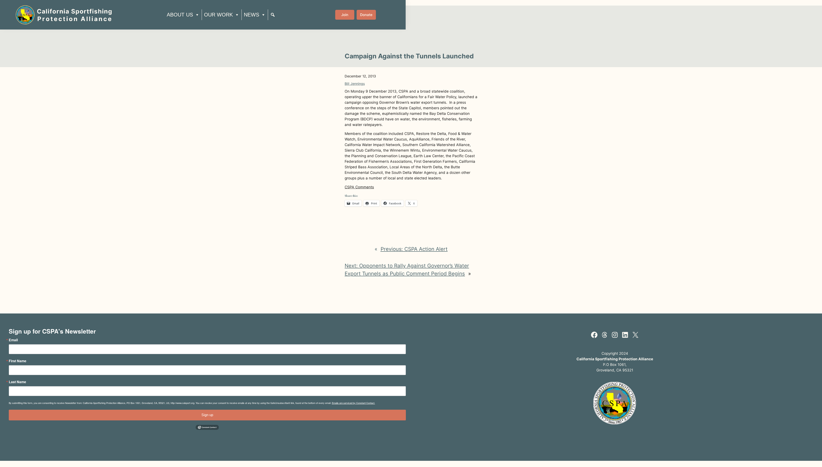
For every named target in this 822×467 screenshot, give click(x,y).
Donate (366, 15)
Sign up (207, 415)
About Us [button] (180, 15)
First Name (17, 361)
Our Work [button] (218, 15)
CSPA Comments (359, 187)
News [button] (251, 15)
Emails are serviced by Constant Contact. (353, 403)
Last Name (17, 382)
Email (13, 340)
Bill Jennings (355, 83)
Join (344, 15)
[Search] (272, 14)
